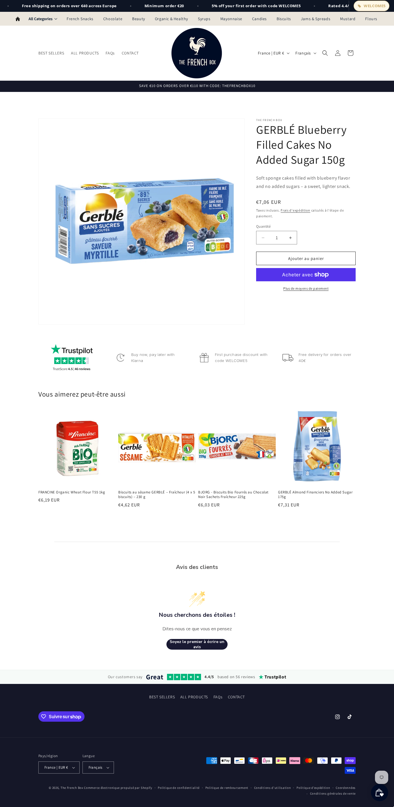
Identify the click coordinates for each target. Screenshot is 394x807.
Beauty (138, 18)
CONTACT (236, 696)
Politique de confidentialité (179, 788)
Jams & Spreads (315, 18)
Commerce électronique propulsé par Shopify (118, 788)
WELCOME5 (375, 5)
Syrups (204, 18)
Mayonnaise (231, 18)
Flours (371, 18)
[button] (325, 53)
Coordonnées (346, 788)
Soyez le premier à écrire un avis (197, 644)
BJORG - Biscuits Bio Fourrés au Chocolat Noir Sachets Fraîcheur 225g (233, 494)
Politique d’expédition (313, 788)
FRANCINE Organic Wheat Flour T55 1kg (71, 492)
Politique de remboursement (226, 788)
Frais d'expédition (295, 210)
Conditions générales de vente (333, 793)
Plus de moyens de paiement (306, 288)
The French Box (72, 788)
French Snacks (80, 18)
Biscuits (284, 18)
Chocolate (112, 18)
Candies (259, 18)
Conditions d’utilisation (272, 788)
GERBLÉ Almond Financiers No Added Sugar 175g (315, 494)
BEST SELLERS (162, 696)
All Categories (40, 18)
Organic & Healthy (171, 18)
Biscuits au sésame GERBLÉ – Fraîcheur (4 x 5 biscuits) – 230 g (156, 494)
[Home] (17, 18)
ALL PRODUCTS (194, 696)
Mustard (347, 18)
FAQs (217, 696)
